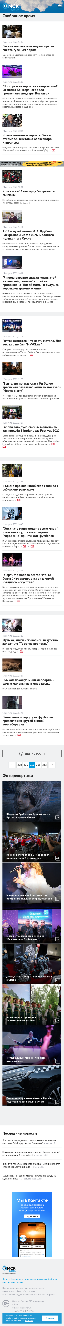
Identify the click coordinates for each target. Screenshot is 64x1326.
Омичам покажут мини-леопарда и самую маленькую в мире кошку (28, 682)
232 (44, 764)
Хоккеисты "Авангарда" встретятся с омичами (29, 193)
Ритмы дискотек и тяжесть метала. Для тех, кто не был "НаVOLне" (31, 342)
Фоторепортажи (17, 775)
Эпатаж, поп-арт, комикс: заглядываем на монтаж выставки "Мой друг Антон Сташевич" (29, 1142)
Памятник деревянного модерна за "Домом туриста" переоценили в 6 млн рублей (31, 1153)
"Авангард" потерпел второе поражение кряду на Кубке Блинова (29, 1177)
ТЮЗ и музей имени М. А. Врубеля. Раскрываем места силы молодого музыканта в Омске (28, 235)
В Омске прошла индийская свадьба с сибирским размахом (30, 487)
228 (19, 764)
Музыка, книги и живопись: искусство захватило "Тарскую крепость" (30, 642)
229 (26, 764)
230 (32, 764)
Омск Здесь (10, 6)
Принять (50, 1318)
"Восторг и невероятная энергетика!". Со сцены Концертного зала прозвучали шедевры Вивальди (30, 89)
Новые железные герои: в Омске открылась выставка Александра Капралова (27, 139)
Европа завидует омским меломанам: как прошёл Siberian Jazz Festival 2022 (31, 429)
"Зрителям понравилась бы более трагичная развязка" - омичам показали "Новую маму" (31, 387)
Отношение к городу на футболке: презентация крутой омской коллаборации (28, 720)
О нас (5, 1279)
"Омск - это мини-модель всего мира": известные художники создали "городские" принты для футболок (30, 532)
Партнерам (16, 1279)
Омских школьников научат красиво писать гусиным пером (29, 48)
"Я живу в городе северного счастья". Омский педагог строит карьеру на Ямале (31, 1165)
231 (38, 764)
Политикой (29, 1321)
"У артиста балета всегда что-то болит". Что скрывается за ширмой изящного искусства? (28, 578)
